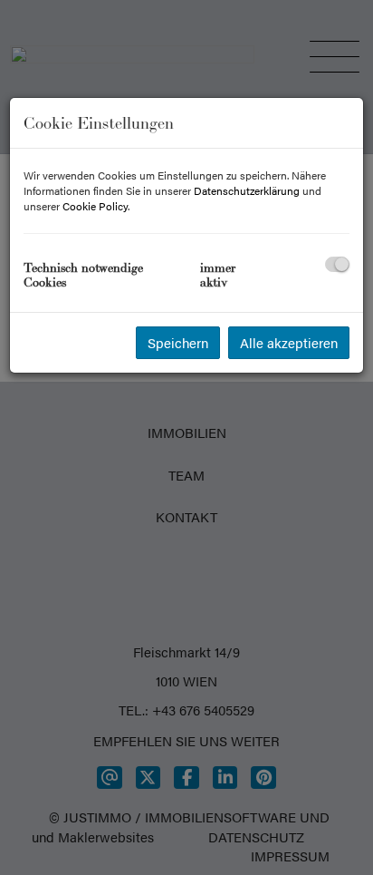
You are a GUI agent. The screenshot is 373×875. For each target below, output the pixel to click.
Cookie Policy (95, 206)
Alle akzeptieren (289, 342)
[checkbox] (337, 264)
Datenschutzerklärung (247, 190)
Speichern (178, 342)
